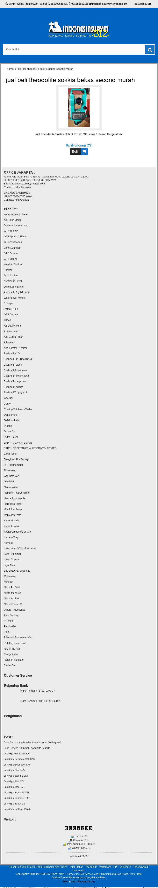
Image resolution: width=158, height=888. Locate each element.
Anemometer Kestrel (15, 348)
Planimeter (10, 626)
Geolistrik (9, 481)
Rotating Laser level (15, 643)
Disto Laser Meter (14, 286)
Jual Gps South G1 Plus (17, 798)
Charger (8, 303)
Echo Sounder (12, 247)
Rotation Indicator (14, 659)
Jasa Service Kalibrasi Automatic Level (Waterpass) (32, 742)
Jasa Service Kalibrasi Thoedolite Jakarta (27, 748)
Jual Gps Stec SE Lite (16, 775)
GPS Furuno (11, 253)
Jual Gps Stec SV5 (14, 770)
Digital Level (11, 437)
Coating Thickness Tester (18, 409)
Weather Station (13, 264)
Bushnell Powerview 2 (16, 375)
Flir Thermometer (13, 464)
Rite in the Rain (12, 648)
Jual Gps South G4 (14, 803)
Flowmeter (10, 470)
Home (10, 68)
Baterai (8, 270)
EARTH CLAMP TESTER (18, 442)
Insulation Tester (13, 515)
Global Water (11, 487)
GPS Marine (10, 258)
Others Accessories (14, 609)
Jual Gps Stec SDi (14, 781)
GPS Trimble (11, 231)
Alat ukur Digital (13, 220)
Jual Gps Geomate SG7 (17, 764)
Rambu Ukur (11, 309)
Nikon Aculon (11, 598)
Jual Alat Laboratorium (16, 225)
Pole (6, 632)
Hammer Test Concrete (17, 492)
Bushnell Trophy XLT (15, 392)
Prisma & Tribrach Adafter (18, 637)
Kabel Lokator (12, 526)
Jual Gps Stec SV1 (14, 787)
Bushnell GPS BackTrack (18, 359)
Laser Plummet (12, 554)
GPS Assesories (13, 242)
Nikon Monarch (12, 593)
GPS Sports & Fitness (16, 236)
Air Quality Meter (13, 325)
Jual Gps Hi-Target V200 (17, 809)
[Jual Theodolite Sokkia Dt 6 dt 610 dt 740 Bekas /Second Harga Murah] (79, 107)
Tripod (7, 320)
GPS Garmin (11, 314)
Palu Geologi (11, 615)
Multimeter (10, 576)
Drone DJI (9, 431)
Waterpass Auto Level (16, 214)
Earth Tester (10, 453)
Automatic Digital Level (17, 292)
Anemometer (11, 331)
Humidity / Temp (13, 509)
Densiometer (11, 414)
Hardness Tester (13, 503)
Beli (75, 151)
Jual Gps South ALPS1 (16, 792)
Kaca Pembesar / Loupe (17, 531)
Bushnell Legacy (13, 387)
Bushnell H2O (12, 353)
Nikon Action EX (13, 604)
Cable (7, 403)
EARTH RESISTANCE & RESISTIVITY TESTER (30, 448)
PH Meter (9, 620)
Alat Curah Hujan (13, 336)
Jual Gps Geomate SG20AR (19, 759)
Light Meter (10, 565)
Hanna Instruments (14, 498)
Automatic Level (13, 281)
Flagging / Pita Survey (16, 459)
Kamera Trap (11, 537)
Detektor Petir (11, 420)
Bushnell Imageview (15, 381)
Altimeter (9, 342)
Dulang (8, 426)
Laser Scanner (12, 559)
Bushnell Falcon (13, 364)
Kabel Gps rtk (11, 520)
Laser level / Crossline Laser (20, 548)
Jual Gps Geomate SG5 (17, 753)
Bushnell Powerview (15, 370)
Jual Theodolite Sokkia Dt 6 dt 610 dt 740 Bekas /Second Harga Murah (79, 134)
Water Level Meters (15, 297)
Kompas (8, 542)
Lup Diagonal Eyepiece (17, 570)
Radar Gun (10, 665)
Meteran (8, 581)
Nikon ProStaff (12, 587)
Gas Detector (11, 476)
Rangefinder (11, 654)
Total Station (11, 275)
